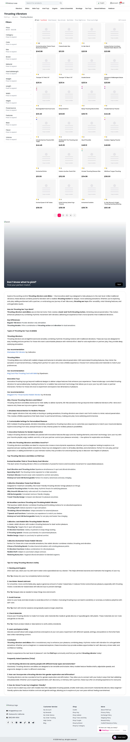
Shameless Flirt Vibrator (16, 352)
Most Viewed (52, 20)
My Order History (48, 715)
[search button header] (61, 3)
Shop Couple (77, 720)
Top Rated (43, 20)
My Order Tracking (49, 718)
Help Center (47, 720)
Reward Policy (105, 720)
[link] (26, 17)
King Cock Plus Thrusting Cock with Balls (22, 373)
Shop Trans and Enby (80, 718)
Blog (44, 723)
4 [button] (70, 215)
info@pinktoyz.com (15, 711)
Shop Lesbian (77, 715)
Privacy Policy (105, 712)
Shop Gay (76, 712)
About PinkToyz (106, 710)
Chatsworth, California (16, 714)
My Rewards (47, 712)
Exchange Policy (106, 715)
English (102, 3)
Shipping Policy (106, 718)
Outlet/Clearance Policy (109, 723)
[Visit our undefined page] (8, 722)
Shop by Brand (77, 723)
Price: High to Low (80, 20)
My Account (47, 710)
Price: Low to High (92, 20)
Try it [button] (119, 284)
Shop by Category (79, 726)
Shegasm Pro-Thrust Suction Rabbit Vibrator (24, 395)
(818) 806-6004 (13, 718)
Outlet (75, 710)
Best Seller (70, 20)
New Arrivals (61, 20)
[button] (74, 215)
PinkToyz (7, 17)
